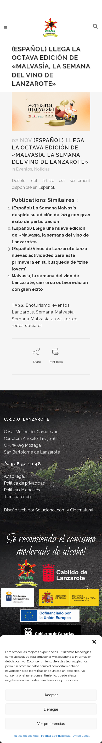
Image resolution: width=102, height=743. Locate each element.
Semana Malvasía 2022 (37, 318)
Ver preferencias (51, 723)
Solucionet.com (50, 510)
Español (46, 187)
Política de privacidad (24, 483)
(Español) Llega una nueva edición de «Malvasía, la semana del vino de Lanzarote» (50, 235)
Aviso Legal (81, 736)
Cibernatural (81, 510)
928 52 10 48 (26, 463)
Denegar (51, 709)
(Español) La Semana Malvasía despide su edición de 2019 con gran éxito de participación (51, 215)
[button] (94, 641)
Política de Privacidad (56, 736)
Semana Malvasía (55, 312)
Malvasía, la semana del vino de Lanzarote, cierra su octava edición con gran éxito (50, 282)
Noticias (42, 169)
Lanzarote (23, 312)
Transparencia (17, 496)
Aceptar (51, 695)
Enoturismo (38, 305)
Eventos (24, 169)
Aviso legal (14, 476)
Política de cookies (25, 736)
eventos (61, 305)
